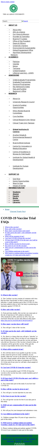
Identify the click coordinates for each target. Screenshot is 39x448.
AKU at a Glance (19, 32)
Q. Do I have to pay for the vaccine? (13, 396)
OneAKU (32, 439)
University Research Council (23, 102)
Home (7, 209)
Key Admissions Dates (21, 87)
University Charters (20, 46)
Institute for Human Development (20, 167)
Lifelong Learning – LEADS (23, 73)
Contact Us (28, 441)
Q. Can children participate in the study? (15, 414)
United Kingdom (19, 71)
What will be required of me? (15, 236)
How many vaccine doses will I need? (17, 231)
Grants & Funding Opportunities (19, 106)
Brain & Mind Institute (21, 143)
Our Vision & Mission (21, 34)
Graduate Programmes (22, 82)
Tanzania (16, 68)
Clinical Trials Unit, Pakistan (23, 123)
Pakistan (16, 61)
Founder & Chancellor (21, 36)
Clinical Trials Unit (18, 211)
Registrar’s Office (19, 91)
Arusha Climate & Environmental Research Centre (22, 137)
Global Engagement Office (23, 50)
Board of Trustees (20, 39)
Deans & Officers (19, 43)
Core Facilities (18, 116)
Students (16, 192)
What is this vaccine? (12, 227)
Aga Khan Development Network (21, 53)
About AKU (17, 30)
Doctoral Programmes (21, 84)
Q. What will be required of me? (12, 349)
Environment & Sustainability (24, 48)
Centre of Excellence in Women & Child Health (21, 153)
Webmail (10, 441)
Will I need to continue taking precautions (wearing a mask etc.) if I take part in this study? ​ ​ (21, 254)
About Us (16, 98)
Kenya (15, 66)
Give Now (16, 179)
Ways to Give (18, 183)
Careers (16, 200)
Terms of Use (7, 439)
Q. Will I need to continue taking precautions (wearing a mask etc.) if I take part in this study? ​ (18, 424)
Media (15, 198)
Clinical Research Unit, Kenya (24, 120)
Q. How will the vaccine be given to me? (15, 389)
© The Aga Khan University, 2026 (19, 436)
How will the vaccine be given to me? (18, 244)
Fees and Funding (19, 89)
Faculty (16, 196)
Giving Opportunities (21, 181)
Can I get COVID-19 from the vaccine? (18, 238)
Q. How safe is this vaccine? (10, 309)
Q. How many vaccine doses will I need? (15, 324)
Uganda (16, 64)
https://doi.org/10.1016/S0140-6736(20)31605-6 (16, 320)
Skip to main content (7, 2)
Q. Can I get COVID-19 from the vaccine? (16, 367)
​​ (9, 295)
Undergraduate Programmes (24, 80)
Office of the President (21, 41)
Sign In (18, 441)
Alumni (16, 194)
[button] (25, 21)
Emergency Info (21, 439)
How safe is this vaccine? (13, 229)
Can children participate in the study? (17, 251)
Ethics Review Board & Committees (21, 112)
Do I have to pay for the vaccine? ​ (16, 246)
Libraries (16, 202)
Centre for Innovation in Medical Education (22, 147)
